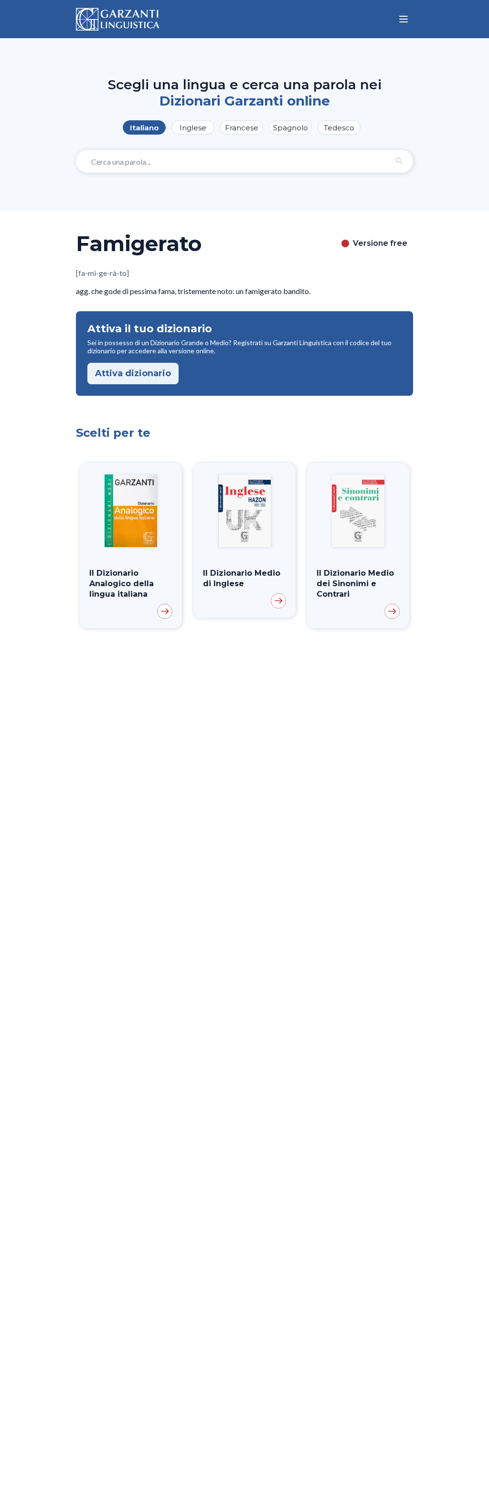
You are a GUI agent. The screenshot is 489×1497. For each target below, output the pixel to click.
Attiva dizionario (133, 373)
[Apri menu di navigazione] (403, 19)
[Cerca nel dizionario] (399, 161)
